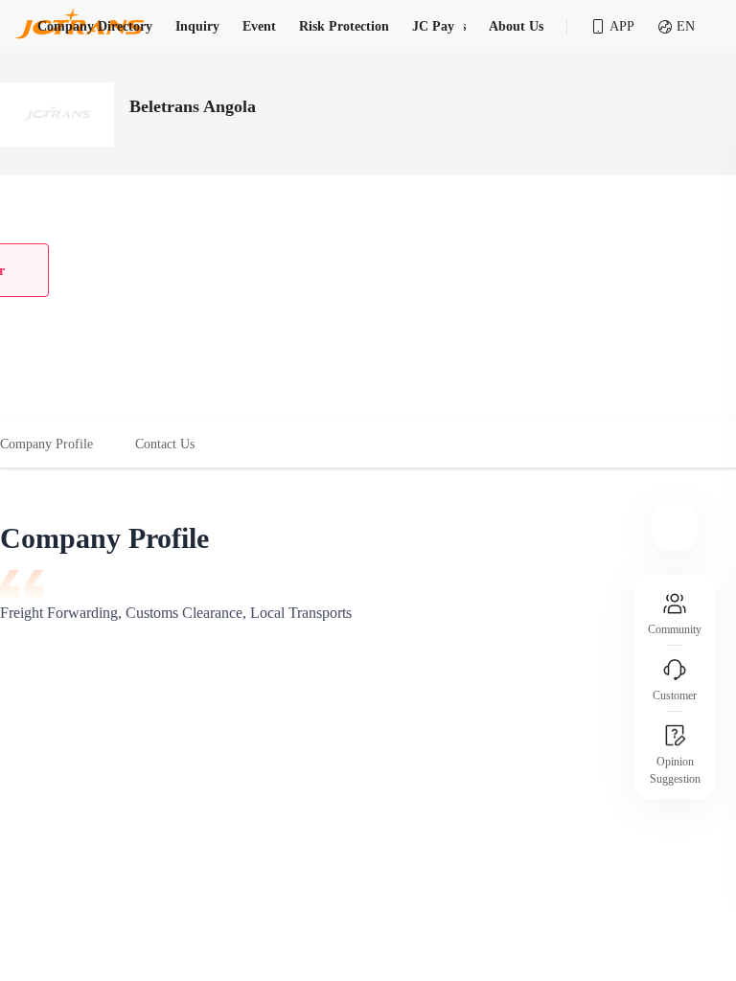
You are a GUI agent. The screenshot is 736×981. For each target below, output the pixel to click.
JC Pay (433, 26)
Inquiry (197, 26)
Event (259, 26)
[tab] (57, 444)
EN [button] (686, 26)
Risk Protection (344, 26)
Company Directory (94, 26)
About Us (516, 26)
